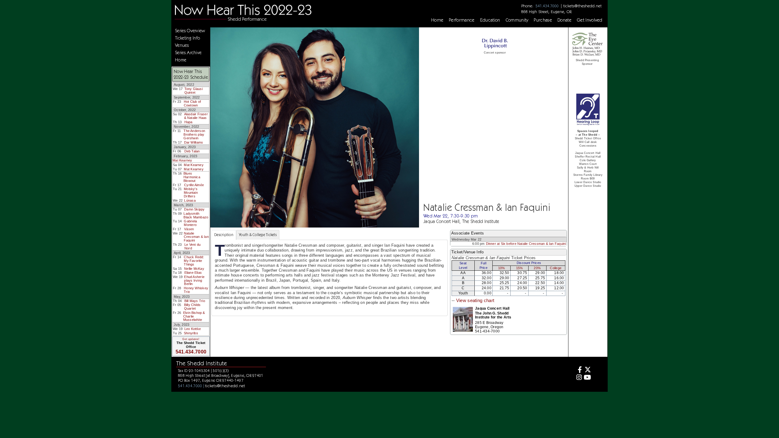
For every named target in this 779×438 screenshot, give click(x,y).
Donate (564, 20)
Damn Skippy (194, 209)
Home (437, 20)
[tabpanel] (329, 278)
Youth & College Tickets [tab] (258, 234)
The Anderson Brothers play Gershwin (194, 134)
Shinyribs (191, 333)
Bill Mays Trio (194, 301)
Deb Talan (192, 151)
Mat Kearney (182, 160)
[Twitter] (587, 370)
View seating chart (475, 300)
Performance (462, 20)
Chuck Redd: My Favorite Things (194, 260)
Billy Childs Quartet (192, 306)
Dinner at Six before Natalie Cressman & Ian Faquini (526, 243)
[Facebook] (578, 370)
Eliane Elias (193, 272)
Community (517, 20)
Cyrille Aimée (194, 185)
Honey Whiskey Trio (196, 290)
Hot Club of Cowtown (192, 103)
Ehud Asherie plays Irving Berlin (194, 280)
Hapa (188, 122)
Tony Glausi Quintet (193, 90)
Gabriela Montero (190, 223)
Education (490, 20)
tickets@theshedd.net (582, 5)
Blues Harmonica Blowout (191, 177)
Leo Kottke (192, 329)
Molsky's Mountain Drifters (191, 192)
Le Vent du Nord (192, 246)
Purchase (543, 20)
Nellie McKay (194, 268)
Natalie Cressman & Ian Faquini (196, 236)
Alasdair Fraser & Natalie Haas (196, 116)
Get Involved (590, 20)
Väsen (189, 229)
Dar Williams (193, 142)
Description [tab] (223, 234)
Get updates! (190, 339)
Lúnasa (189, 200)
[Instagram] (578, 378)
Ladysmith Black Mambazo (195, 215)
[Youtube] (587, 378)
